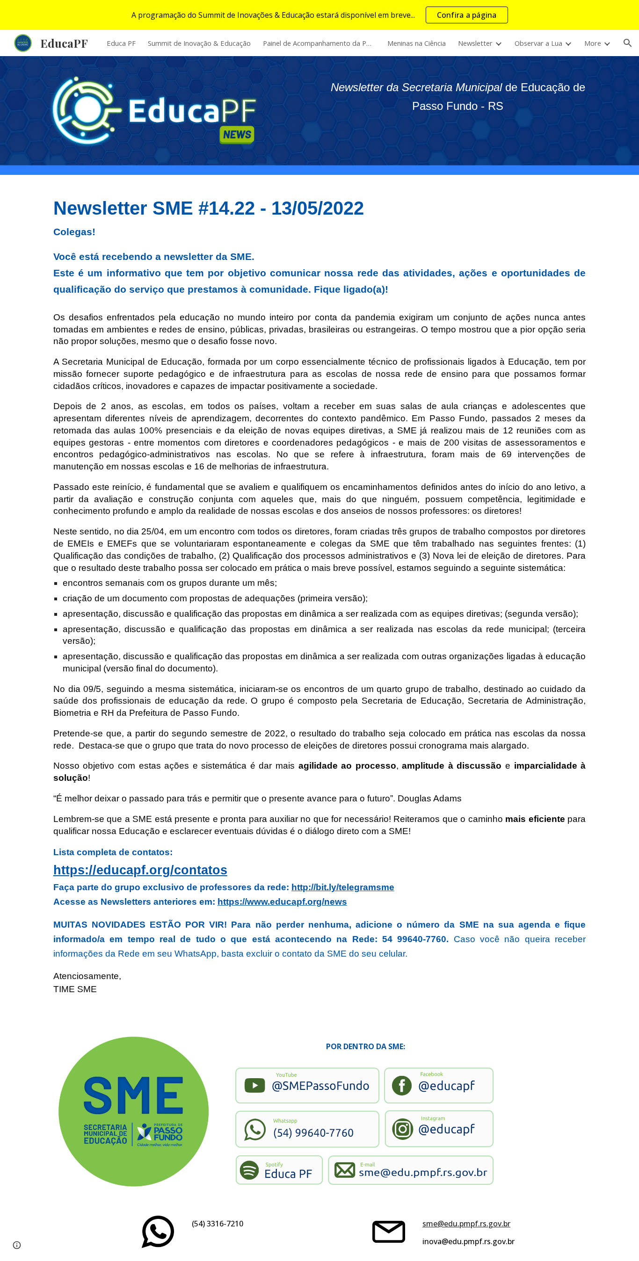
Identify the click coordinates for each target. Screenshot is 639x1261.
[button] (628, 43)
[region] (319, 15)
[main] (458, 96)
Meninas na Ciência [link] (416, 43)
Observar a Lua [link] (538, 43)
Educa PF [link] (121, 43)
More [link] (592, 43)
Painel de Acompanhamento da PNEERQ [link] (319, 43)
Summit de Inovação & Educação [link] (199, 43)
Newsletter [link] (475, 43)
